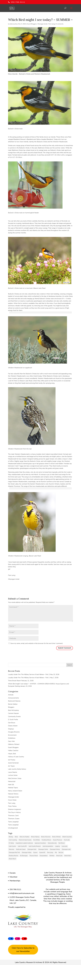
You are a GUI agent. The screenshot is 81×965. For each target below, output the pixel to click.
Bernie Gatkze (12, 704)
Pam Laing (51, 24)
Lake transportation (48, 846)
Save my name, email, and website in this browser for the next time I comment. (36, 643)
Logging (57, 846)
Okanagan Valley (26, 852)
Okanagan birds (31, 849)
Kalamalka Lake (52, 843)
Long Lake (64, 846)
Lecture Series (12, 775)
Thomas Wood (34, 855)
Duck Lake (67, 840)
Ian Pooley (11, 760)
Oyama (35, 852)
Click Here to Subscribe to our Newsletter (23, 950)
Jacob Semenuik (13, 763)
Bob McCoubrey (13, 710)
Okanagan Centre (43, 849)
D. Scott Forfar (13, 720)
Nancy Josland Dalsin (15, 791)
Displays (11, 729)
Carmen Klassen (13, 713)
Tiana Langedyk (13, 822)
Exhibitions (11, 738)
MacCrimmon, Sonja (14, 778)
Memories (11, 849)
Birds (16, 837)
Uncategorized (13, 828)
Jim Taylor (11, 766)
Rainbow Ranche (13, 855)
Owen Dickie (12, 800)
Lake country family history (17, 769)
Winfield (51, 855)
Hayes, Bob (12, 754)
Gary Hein (11, 741)
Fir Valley (11, 843)
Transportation (44, 855)
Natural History (13, 794)
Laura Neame (12, 772)
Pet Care (61, 852)
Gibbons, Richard (13, 744)
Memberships (14, 881)
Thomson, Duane (13, 819)
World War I (67, 855)
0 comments (59, 24)
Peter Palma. (12, 806)
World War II (12, 859)
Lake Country (12, 846)
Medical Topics (13, 788)
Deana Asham (12, 726)
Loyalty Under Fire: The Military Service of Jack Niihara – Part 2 (29, 674)
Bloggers (11, 707)
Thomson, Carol (13, 816)
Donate (12, 873)
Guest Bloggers (32, 24)
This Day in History (14, 812)
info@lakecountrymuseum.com (21, 893)
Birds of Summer (45, 837)
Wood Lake (59, 855)
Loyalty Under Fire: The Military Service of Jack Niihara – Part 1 (29, 678)
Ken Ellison (62, 843)
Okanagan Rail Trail (14, 852)
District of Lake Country (25, 840)
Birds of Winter (56, 837)
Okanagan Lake (66, 849)
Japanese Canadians (40, 843)
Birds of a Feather (24, 837)
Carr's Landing (13, 840)
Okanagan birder (42, 24)
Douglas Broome (14, 732)
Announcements (13, 698)
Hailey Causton (13, 750)
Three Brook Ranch (14, 681)
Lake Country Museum (35, 846)
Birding (11, 837)
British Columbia (67, 837)
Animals (10, 695)
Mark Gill (11, 785)
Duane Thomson (57, 840)
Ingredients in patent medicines (24, 843)
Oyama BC (42, 852)
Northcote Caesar (20, 849)
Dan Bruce (11, 723)
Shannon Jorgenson (14, 809)
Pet (56, 852)
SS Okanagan (24, 855)
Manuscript (11, 781)
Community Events (14, 716)
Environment (12, 735)
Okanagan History (55, 849)
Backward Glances (14, 701)
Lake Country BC (22, 846)
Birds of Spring (35, 837)
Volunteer (13, 877)
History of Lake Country (16, 757)
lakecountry (13, 24)
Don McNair (36, 840)
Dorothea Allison (46, 840)
